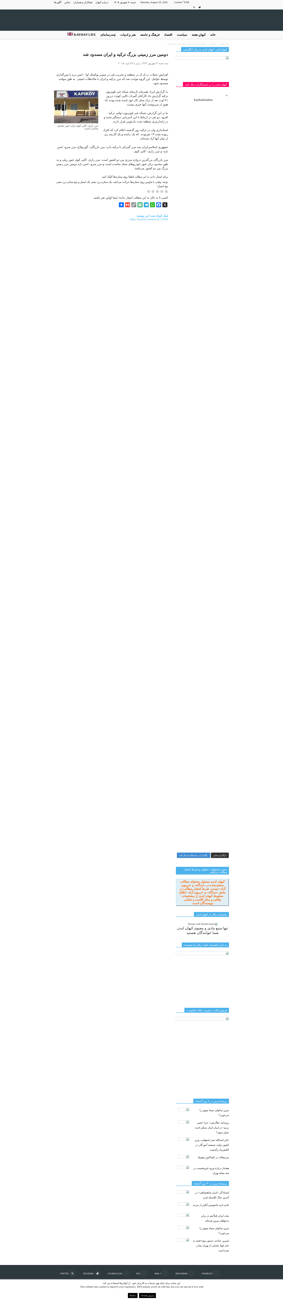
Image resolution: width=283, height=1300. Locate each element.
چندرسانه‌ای (108, 34)
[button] (225, 35)
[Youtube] (188, 7)
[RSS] (210, 7)
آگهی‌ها (57, 2)
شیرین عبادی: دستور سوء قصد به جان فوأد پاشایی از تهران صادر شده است (211, 1245)
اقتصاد (168, 34)
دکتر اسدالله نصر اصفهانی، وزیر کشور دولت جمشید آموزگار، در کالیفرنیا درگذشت (212, 1145)
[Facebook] (226, 7)
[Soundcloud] (204, 7)
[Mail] (215, 7)
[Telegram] (199, 7)
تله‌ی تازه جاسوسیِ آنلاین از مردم (211, 1205)
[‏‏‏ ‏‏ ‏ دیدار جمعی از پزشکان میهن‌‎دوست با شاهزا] (216, 180)
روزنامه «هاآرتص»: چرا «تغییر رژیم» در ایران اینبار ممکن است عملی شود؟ (212, 1127)
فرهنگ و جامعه (150, 34)
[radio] (166, 192)
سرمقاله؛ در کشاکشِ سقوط (213, 1157)
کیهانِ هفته (199, 34)
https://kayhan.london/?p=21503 (149, 219)
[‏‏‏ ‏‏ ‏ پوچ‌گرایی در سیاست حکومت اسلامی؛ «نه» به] (189, 696)
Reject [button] (133, 1295)
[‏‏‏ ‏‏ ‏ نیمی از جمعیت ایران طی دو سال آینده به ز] (189, 331)
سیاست (182, 34)
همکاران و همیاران (82, 2)
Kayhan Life (84, 34)
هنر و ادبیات (128, 34)
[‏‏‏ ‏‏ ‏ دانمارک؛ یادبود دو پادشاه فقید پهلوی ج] (189, 129)
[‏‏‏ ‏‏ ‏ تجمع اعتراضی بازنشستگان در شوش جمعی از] (216, 581)
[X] (194, 7)
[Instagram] (221, 7)
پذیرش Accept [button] (147, 1295)
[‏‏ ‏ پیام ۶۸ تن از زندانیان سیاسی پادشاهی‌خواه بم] (216, 397)
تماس (67, 2)
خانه (213, 34)
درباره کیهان (101, 2)
